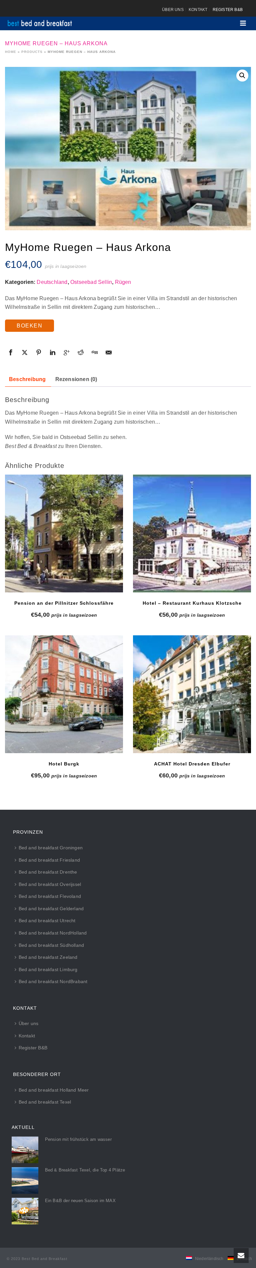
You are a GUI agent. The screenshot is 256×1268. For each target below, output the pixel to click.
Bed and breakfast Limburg (48, 969)
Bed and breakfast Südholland (51, 945)
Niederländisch (209, 1258)
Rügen (123, 282)
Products (32, 52)
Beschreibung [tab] (27, 379)
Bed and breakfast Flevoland (50, 896)
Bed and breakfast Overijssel (50, 884)
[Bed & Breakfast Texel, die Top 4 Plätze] (25, 1180)
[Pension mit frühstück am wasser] (25, 1150)
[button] (242, 76)
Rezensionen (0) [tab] (76, 379)
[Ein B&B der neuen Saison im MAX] (25, 1211)
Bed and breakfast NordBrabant (53, 981)
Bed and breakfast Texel (45, 1102)
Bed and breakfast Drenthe (48, 872)
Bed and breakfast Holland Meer (54, 1090)
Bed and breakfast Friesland (49, 860)
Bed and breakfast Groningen (51, 847)
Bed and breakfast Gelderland (51, 908)
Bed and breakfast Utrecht (47, 920)
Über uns (29, 1023)
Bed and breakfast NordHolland (53, 933)
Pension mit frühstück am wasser (78, 1139)
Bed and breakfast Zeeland (48, 957)
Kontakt (27, 1035)
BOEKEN (29, 325)
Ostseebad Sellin (91, 282)
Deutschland (52, 282)
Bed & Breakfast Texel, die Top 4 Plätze (85, 1169)
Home (10, 52)
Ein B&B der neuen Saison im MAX (80, 1200)
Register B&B (33, 1047)
